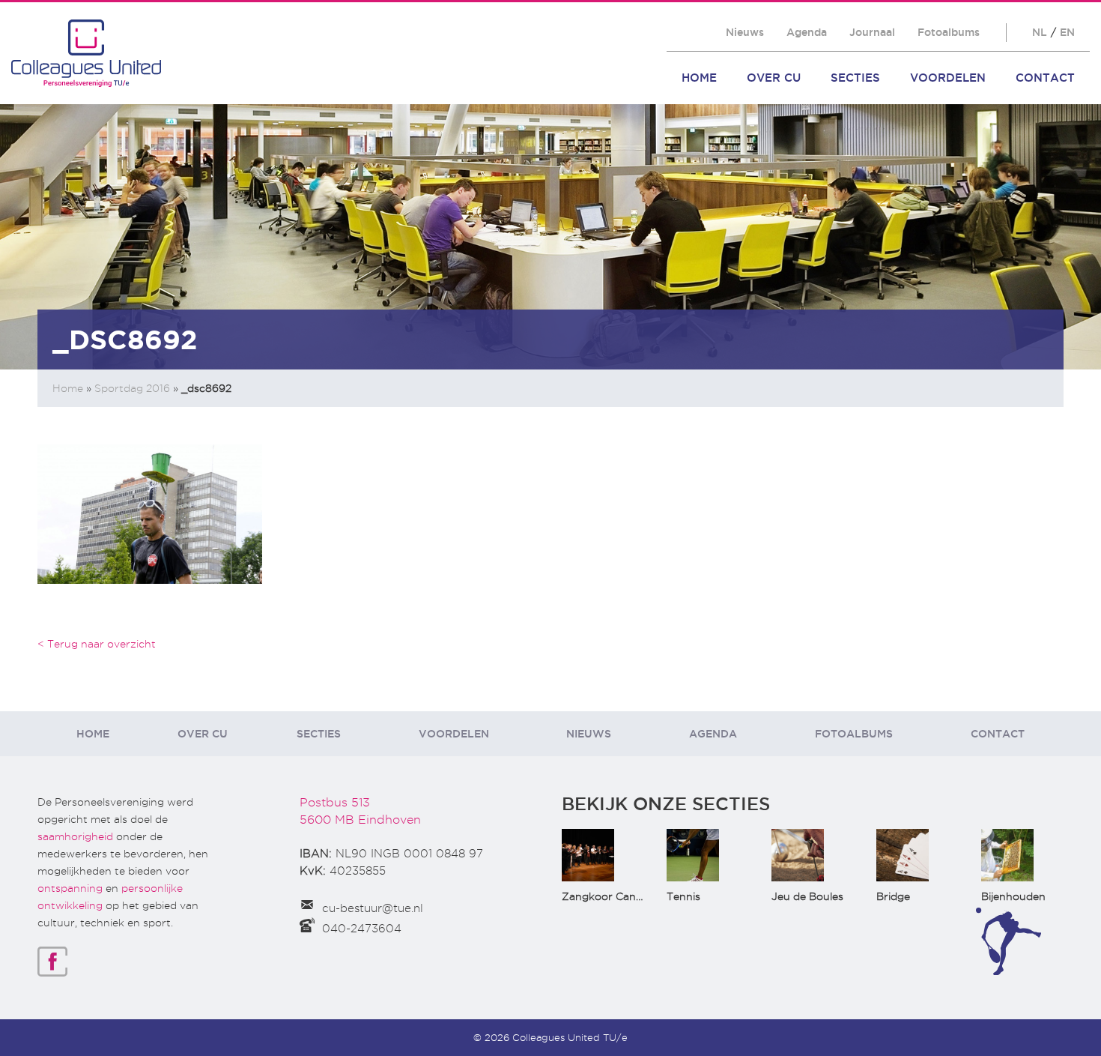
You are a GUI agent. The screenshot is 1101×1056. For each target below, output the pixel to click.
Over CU (774, 77)
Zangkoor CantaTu (611, 896)
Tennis (683, 896)
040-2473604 (361, 929)
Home (699, 77)
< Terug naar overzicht (96, 644)
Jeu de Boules (807, 896)
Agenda (806, 32)
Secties (855, 77)
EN (1067, 32)
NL (1039, 32)
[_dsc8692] (149, 513)
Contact (1045, 77)
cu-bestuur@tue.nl (372, 908)
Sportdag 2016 (132, 388)
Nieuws (745, 32)
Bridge (893, 896)
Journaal (872, 32)
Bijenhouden (1013, 896)
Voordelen (948, 77)
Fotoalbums (949, 32)
